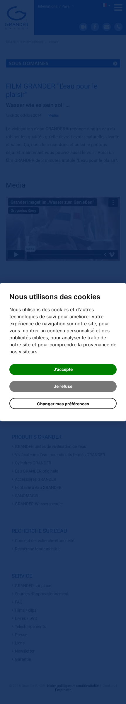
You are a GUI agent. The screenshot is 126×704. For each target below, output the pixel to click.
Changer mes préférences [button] (63, 403)
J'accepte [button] (63, 369)
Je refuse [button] (63, 386)
